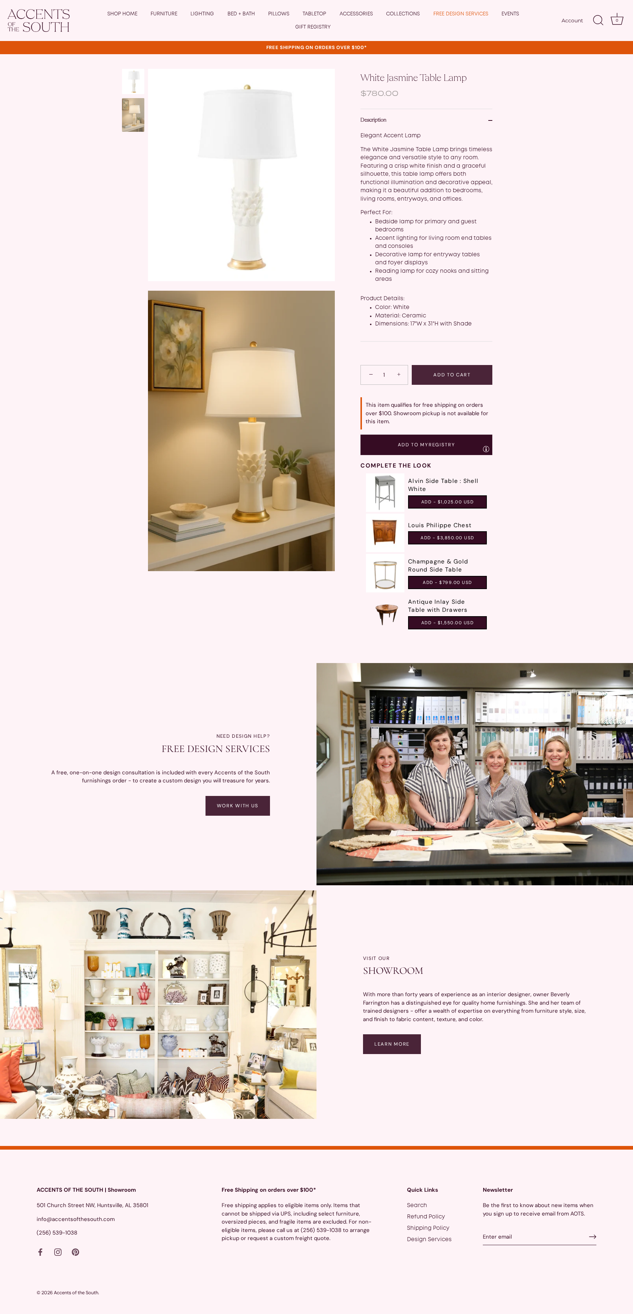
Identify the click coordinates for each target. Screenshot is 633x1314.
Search (417, 1205)
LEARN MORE (392, 1044)
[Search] (598, 20)
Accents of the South (76, 1292)
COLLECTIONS (403, 14)
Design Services (429, 1239)
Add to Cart (452, 375)
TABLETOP (314, 14)
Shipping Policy (428, 1228)
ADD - (447, 502)
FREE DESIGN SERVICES (460, 14)
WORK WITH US (238, 806)
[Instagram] (58, 1252)
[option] (133, 82)
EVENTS (510, 14)
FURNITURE (164, 14)
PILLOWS (278, 14)
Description (373, 120)
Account (572, 20)
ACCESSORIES (356, 14)
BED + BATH (241, 14)
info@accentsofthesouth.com (76, 1218)
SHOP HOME (122, 14)
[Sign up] (592, 1236)
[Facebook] (40, 1252)
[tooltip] (486, 449)
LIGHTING (202, 14)
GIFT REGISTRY (313, 27)
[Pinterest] (75, 1252)
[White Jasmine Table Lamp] (133, 81)
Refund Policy (426, 1217)
